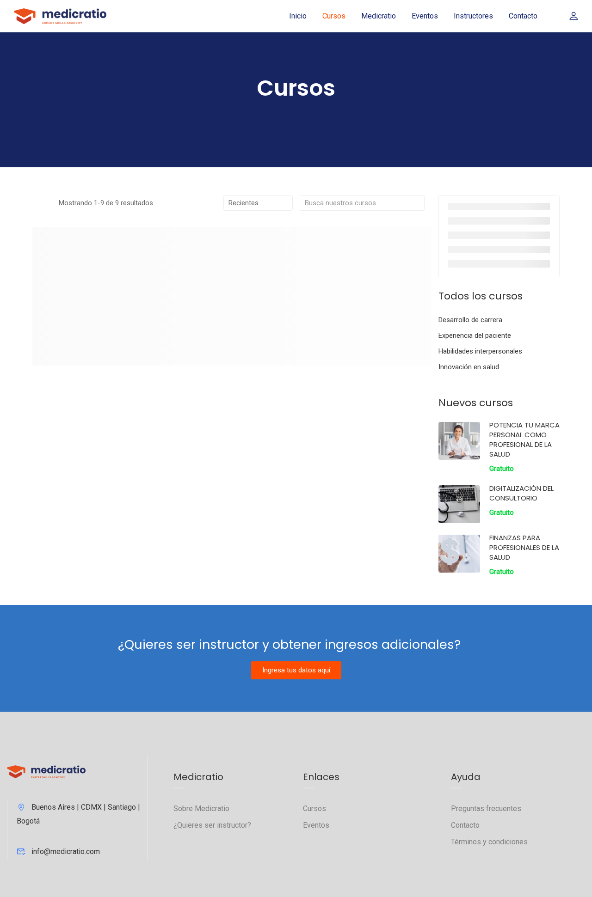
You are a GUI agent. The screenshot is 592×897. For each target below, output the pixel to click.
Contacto (523, 16)
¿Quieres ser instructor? (212, 825)
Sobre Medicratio (201, 808)
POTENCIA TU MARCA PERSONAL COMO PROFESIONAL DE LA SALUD (524, 439)
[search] (418, 203)
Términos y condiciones (489, 841)
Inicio (298, 16)
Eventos (425, 16)
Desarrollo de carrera (470, 320)
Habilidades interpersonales (480, 351)
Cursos (333, 16)
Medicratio (378, 16)
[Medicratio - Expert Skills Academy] (60, 16)
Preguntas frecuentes (486, 808)
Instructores (473, 16)
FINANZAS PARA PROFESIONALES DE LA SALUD (524, 547)
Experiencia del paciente (474, 335)
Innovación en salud (468, 367)
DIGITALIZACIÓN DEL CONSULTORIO (521, 493)
